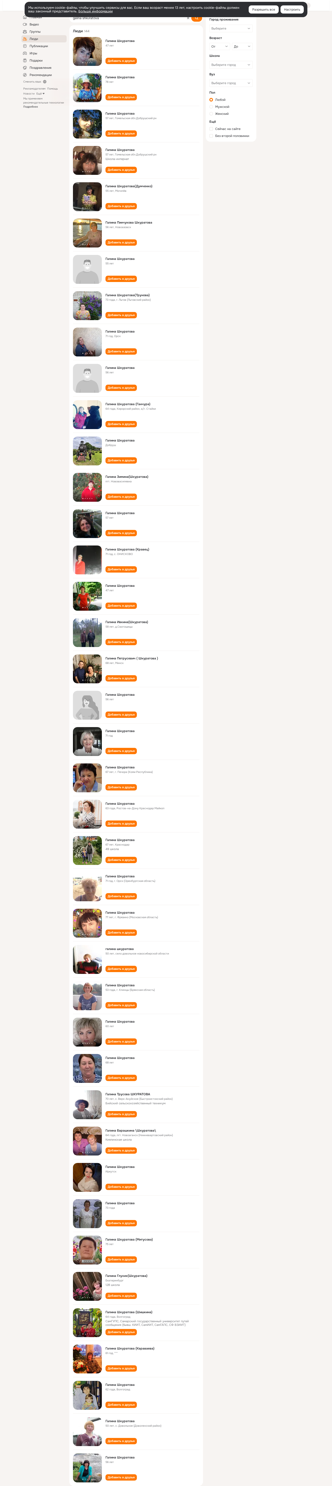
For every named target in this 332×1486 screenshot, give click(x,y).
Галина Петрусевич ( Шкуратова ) (131, 658)
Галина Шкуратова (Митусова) (129, 1239)
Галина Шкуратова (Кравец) (127, 549)
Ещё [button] (39, 93)
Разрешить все (263, 9)
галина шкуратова (119, 949)
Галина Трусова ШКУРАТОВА (127, 1094)
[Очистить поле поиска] (188, 18)
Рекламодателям (34, 88)
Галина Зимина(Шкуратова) (126, 477)
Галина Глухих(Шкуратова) (126, 1276)
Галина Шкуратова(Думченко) (128, 186)
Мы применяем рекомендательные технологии (43, 103)
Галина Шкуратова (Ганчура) (127, 404)
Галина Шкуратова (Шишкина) (128, 1312)
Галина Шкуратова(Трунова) (127, 295)
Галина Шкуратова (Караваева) (129, 1348)
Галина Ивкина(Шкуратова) (126, 622)
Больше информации (95, 11)
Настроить (292, 9)
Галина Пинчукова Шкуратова (128, 222)
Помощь (52, 88)
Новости (29, 93)
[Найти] (196, 18)
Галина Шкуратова (120, 41)
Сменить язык (32, 81)
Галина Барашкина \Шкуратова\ (130, 1130)
